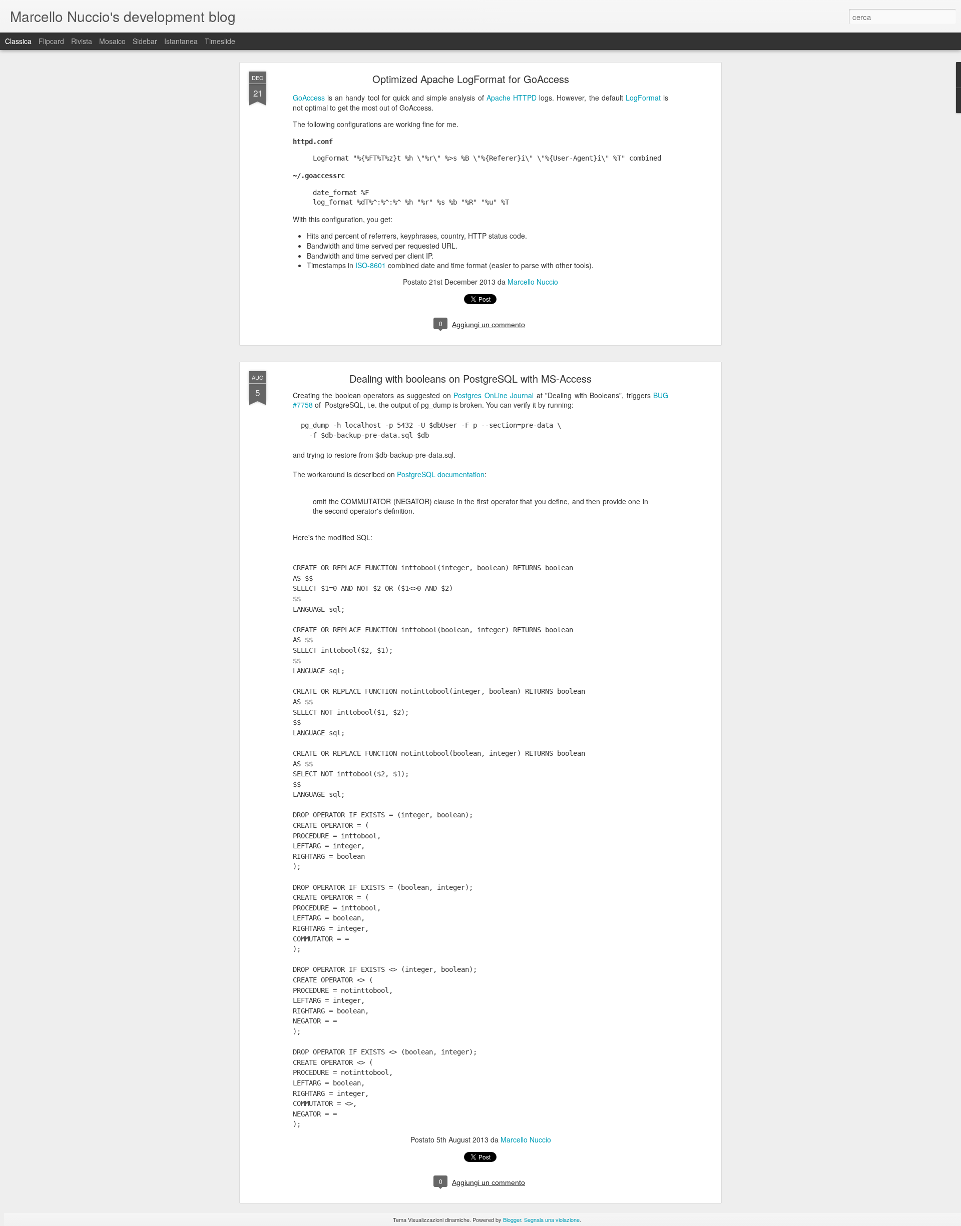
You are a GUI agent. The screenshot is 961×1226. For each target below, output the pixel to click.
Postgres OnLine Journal (493, 395)
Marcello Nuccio (533, 282)
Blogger (512, 1219)
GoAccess (309, 98)
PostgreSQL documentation (441, 474)
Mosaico (112, 41)
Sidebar (145, 41)
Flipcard (51, 41)
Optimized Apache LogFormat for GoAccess (470, 79)
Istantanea (181, 41)
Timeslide (220, 41)
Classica (18, 41)
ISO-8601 (370, 265)
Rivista (81, 41)
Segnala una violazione (552, 1219)
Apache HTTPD (512, 98)
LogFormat (643, 98)
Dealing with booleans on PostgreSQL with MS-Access (470, 378)
